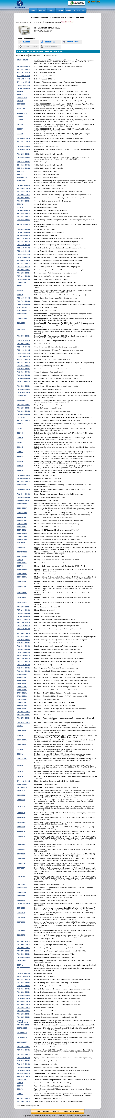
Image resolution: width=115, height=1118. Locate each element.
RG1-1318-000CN (23, 141)
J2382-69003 (22, 569)
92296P (20, 466)
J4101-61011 (22, 960)
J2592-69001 (22, 582)
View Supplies (73, 41)
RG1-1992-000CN (23, 1070)
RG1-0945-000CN (23, 260)
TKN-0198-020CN (23, 1076)
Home (38, 1111)
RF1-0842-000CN (23, 1073)
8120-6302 (21, 831)
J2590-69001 (22, 577)
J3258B (20, 749)
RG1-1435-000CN (23, 405)
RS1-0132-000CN (23, 359)
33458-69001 (22, 282)
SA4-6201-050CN (23, 82)
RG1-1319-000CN (23, 146)
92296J (19, 442)
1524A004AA (22, 177)
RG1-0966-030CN (23, 633)
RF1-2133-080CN (23, 619)
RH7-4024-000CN (23, 478)
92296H (20, 438)
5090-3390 (21, 547)
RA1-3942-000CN (23, 69)
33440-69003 (22, 314)
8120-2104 (21, 813)
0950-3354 (21, 863)
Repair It (26, 42)
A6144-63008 (22, 113)
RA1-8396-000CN (23, 235)
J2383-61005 (22, 574)
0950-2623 (21, 908)
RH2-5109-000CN (23, 162)
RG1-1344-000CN (23, 389)
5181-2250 (21, 323)
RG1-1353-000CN (23, 1017)
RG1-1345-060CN (23, 995)
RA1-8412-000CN (23, 263)
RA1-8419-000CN (23, 1098)
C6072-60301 (22, 552)
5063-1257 (21, 109)
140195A (20, 171)
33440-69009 (22, 318)
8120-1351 (21, 790)
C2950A (20, 119)
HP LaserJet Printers (36, 22)
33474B (20, 560)
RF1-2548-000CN (23, 626)
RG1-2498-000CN (23, 392)
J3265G (20, 765)
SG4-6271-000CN (23, 165)
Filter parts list (22, 55)
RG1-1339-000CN (23, 1011)
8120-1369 (21, 795)
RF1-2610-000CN (23, 251)
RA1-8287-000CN (23, 232)
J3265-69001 (22, 759)
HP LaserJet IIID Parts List (52, 22)
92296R (20, 470)
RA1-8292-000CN (23, 375)
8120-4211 (21, 822)
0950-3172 (21, 849)
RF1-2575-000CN (23, 652)
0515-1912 (21, 400)
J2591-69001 (22, 730)
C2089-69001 (22, 787)
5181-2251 (21, 329)
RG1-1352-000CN (23, 1047)
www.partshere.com (22, 22)
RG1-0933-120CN (23, 198)
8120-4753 (21, 827)
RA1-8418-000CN (23, 378)
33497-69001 (22, 708)
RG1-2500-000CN (23, 1004)
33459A (49, 31)
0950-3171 (21, 844)
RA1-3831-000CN (23, 411)
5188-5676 (21, 895)
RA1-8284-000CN (23, 229)
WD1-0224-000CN (23, 310)
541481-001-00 (22, 60)
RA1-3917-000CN (23, 1064)
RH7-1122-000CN (23, 279)
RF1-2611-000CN (23, 254)
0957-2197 (21, 868)
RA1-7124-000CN (23, 301)
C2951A (20, 124)
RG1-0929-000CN (23, 1025)
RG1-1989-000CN (23, 188)
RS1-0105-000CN (23, 347)
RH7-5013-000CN (23, 1050)
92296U (20, 290)
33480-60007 (22, 702)
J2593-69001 (22, 586)
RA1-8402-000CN (23, 420)
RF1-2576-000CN (23, 655)
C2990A (20, 129)
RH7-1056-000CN (23, 276)
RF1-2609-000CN (23, 248)
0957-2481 (21, 884)
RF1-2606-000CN (23, 658)
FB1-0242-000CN (23, 979)
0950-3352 (21, 858)
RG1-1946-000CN (23, 154)
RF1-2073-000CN (23, 381)
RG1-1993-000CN (23, 1101)
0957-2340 (21, 876)
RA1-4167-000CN (23, 613)
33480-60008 (22, 705)
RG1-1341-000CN (23, 1014)
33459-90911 (22, 527)
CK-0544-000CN (23, 500)
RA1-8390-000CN (23, 643)
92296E (20, 423)
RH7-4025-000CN (23, 481)
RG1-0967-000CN (23, 201)
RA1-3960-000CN (23, 213)
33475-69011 (22, 563)
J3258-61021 (22, 593)
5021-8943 (21, 542)
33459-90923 (22, 533)
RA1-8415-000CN (23, 497)
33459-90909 (22, 524)
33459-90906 (22, 521)
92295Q (20, 295)
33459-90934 (22, 539)
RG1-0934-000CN (23, 270)
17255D (20, 91)
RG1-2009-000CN (23, 948)
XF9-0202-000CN (23, 76)
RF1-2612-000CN (23, 662)
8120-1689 (21, 806)
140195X (20, 174)
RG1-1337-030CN (23, 1008)
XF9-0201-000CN (23, 73)
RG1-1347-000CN (23, 607)
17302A (20, 94)
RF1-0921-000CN (23, 362)
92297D (20, 1089)
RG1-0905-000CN (23, 138)
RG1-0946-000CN (23, 475)
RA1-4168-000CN (23, 616)
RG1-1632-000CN (23, 149)
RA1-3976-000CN (23, 986)
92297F (20, 1094)
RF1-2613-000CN (23, 665)
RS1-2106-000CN (23, 1058)
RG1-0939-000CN (23, 336)
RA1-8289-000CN (23, 369)
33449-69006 (22, 485)
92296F (20, 428)
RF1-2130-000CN (23, 298)
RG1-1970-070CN (23, 715)
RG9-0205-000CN (23, 903)
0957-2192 (21, 913)
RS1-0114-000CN (23, 353)
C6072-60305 (22, 1033)
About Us (46, 1111)
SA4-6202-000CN (23, 781)
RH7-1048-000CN (23, 610)
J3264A (20, 754)
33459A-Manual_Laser (22, 1021)
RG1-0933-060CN (23, 195)
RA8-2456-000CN (23, 304)
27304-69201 (22, 687)
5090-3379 (21, 181)
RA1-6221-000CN (23, 989)
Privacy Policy (51, 1116)
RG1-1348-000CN (23, 273)
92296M (20, 456)
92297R (20, 204)
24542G (20, 101)
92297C (20, 1086)
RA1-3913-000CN (23, 1061)
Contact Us (55, 1111)
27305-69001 (22, 690)
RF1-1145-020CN (23, 622)
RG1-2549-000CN (23, 718)
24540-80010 (22, 98)
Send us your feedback (82, 1116)
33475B (20, 566)
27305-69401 (22, 696)
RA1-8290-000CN (23, 372)
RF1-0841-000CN (23, 973)
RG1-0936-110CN (23, 941)
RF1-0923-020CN (23, 267)
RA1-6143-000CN (23, 671)
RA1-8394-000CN (23, 646)
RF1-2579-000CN (23, 238)
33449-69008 (22, 513)
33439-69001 (22, 784)
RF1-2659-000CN (23, 257)
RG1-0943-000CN (23, 344)
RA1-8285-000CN (23, 637)
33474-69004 (22, 556)
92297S (20, 207)
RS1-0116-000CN (23, 356)
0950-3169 (21, 836)
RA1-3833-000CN (23, 1067)
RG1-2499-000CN (23, 1001)
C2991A (20, 134)
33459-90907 (22, 1080)
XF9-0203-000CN (23, 79)
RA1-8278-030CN (23, 88)
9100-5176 (21, 900)
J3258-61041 (22, 744)
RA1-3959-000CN (23, 210)
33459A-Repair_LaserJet (23, 966)
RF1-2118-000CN (23, 976)
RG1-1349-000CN (23, 191)
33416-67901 (22, 699)
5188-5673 (21, 935)
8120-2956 (21, 817)
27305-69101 (22, 693)
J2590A (20, 726)
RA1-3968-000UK (23, 983)
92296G (20, 433)
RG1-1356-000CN (23, 998)
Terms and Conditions (66, 1116)
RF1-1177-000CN (23, 85)
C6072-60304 (22, 1028)
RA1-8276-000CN (23, 224)
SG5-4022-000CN (23, 168)
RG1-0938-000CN (23, 386)
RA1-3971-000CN (23, 668)
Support (65, 1111)
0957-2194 (21, 917)
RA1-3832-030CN (23, 414)
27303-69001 (22, 674)
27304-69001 (22, 683)
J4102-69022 (22, 602)
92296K (20, 447)
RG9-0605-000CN (23, 723)
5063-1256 (21, 104)
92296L (20, 452)
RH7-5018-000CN (23, 1055)
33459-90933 (22, 536)
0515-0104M (21, 395)
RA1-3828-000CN (23, 66)
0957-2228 (21, 922)
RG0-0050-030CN (23, 489)
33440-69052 (22, 888)
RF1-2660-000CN (23, 629)
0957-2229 (21, 930)
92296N (20, 461)
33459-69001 (22, 892)
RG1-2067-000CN (23, 157)
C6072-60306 (22, 1037)
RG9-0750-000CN (23, 951)
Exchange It (50, 42)
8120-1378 (21, 800)
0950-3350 (21, 854)
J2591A (20, 735)
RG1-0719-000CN (23, 712)
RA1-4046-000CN (23, 494)
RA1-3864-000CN (23, 366)
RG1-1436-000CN (23, 408)
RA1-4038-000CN (23, 220)
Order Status (74, 1111)
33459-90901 (22, 517)
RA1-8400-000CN (23, 649)
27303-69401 (22, 680)
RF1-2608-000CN (23, 245)
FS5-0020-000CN (23, 341)
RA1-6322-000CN (23, 185)
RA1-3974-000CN (23, 216)
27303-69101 (22, 677)
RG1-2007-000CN (23, 945)
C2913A (20, 116)
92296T (20, 285)
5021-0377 (21, 417)
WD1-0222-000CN (23, 307)
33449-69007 (22, 508)
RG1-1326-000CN (23, 992)
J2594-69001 (22, 740)
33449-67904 (22, 503)
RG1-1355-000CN (23, 957)
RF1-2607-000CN (23, 242)
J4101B (20, 772)
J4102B (20, 776)
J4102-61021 (22, 597)
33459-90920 (22, 530)
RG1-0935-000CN (23, 954)
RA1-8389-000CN (23, 640)
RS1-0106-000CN (23, 350)
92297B (20, 1083)
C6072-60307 (22, 1042)
